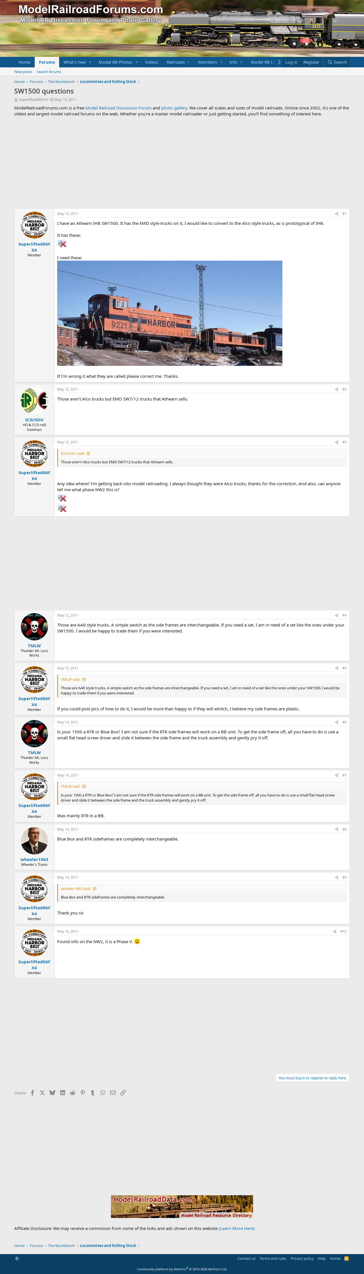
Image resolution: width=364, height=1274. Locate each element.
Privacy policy (302, 1258)
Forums (47, 62)
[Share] (336, 214)
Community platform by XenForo (182, 1269)
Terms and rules (273, 1258)
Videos (151, 62)
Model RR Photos (115, 62)
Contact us (246, 1258)
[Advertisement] (182, 162)
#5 (344, 668)
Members (207, 62)
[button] (90, 62)
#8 (344, 829)
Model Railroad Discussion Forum (118, 108)
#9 (344, 877)
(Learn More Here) (237, 1228)
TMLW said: (70, 679)
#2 (344, 389)
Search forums (49, 71)
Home (24, 62)
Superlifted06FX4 (33, 99)
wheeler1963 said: (76, 888)
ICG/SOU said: (72, 453)
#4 (344, 615)
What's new (74, 62)
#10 (343, 931)
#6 (344, 722)
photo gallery (174, 108)
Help (322, 1258)
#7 (344, 775)
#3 (344, 442)
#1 (344, 213)
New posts (23, 71)
